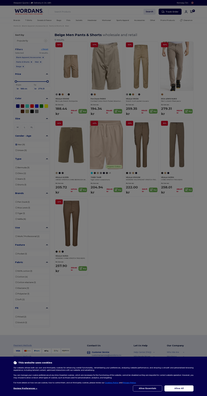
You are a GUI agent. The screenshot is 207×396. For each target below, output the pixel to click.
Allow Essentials (147, 388)
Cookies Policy (112, 383)
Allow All (179, 388)
